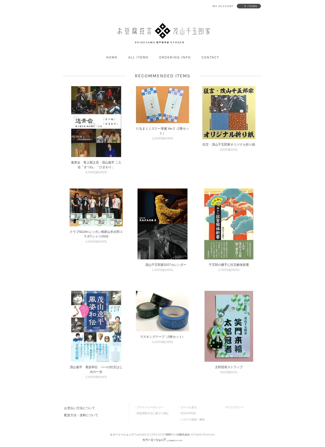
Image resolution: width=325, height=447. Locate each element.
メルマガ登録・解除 (193, 419)
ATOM (192, 413)
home (112, 57)
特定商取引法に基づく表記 (152, 413)
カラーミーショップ (122, 434)
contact (210, 57)
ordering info (175, 57)
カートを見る (189, 407)
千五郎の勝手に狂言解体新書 (229, 264)
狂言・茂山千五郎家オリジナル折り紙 (229, 144)
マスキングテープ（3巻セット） (162, 336)
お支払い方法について (79, 408)
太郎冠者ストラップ (229, 367)
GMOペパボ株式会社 (177, 434)
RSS (183, 413)
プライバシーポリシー (150, 407)
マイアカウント (234, 407)
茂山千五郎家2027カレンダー (165, 264)
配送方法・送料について (81, 415)
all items (138, 57)
